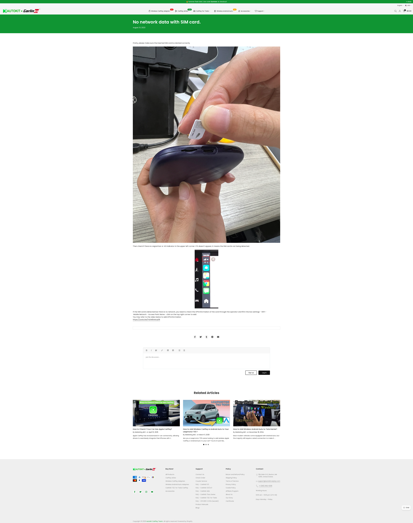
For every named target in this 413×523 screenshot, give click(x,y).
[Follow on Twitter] (140, 492)
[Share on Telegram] (212, 337)
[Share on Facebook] (195, 337)
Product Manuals (202, 504)
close (5, 1)
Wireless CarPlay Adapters (175, 481)
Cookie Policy (231, 488)
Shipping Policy (231, 478)
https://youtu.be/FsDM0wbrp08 (146, 319)
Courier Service (201, 481)
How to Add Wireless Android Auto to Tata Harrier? (255, 429)
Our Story (229, 498)
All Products (170, 474)
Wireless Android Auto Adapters (177, 484)
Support (260, 11)
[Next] (276, 413)
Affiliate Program (232, 491)
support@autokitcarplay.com (269, 481)
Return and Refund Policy (235, 474)
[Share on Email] (218, 337)
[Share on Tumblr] (206, 337)
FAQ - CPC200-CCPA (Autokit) (207, 501)
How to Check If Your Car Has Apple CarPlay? (152, 429)
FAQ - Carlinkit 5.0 (202, 484)
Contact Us (200, 474)
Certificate (230, 501)
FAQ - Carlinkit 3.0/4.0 (204, 488)
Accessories (245, 11)
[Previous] (136, 413)
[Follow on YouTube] (152, 492)
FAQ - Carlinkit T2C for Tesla (206, 498)
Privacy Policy (231, 484)
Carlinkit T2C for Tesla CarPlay (177, 488)
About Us (229, 494)
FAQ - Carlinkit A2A (203, 491)
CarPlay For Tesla (202, 11)
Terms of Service (232, 481)
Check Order (200, 478)
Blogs (198, 508)
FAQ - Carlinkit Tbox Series (205, 494)
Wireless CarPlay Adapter (162, 10)
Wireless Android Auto (226, 10)
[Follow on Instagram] (146, 492)
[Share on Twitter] (201, 337)
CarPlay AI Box (184, 10)
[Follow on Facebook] (134, 492)
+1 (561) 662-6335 (265, 486)
